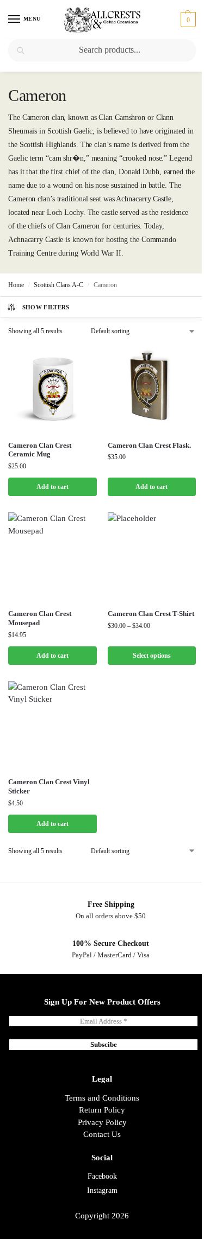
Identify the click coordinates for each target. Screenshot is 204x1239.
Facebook (102, 1176)
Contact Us (102, 1134)
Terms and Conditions (102, 1098)
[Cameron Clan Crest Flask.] (152, 388)
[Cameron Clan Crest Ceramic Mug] (52, 388)
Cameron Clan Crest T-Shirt (151, 613)
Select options (152, 655)
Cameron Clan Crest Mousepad (39, 618)
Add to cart (52, 487)
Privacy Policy (102, 1122)
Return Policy (102, 1109)
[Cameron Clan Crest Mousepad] (52, 556)
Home (16, 285)
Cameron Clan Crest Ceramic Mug (39, 450)
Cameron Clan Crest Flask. (149, 445)
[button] (187, 19)
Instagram (102, 1190)
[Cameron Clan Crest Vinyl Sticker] (52, 725)
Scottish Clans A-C (58, 285)
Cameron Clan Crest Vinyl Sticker (49, 786)
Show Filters (46, 307)
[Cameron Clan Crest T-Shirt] (152, 556)
